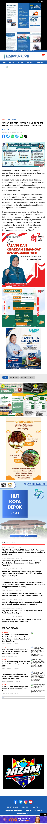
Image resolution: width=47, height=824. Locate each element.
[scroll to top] (43, 811)
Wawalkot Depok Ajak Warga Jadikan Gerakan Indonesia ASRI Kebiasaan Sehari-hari (15, 676)
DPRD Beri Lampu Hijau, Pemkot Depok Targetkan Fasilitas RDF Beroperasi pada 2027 (15, 651)
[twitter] (21, 803)
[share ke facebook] (4, 137)
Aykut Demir (14, 377)
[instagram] (26, 803)
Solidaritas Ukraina (27, 377)
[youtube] (31, 803)
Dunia (11, 62)
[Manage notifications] (5, 819)
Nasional (20, 62)
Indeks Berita (22, 813)
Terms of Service (33, 810)
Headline (14, 119)
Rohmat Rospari (8, 130)
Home (4, 62)
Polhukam (30, 62)
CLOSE (43, 814)
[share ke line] (22, 137)
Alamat (35, 807)
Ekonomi (40, 62)
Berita (8, 119)
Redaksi (25, 807)
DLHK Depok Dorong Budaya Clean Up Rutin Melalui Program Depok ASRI (16, 664)
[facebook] (16, 803)
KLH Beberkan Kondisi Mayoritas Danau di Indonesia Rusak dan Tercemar (15, 689)
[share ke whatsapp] (13, 137)
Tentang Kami (12, 807)
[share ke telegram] (17, 137)
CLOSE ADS (40, 1)
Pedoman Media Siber (13, 810)
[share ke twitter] (8, 137)
